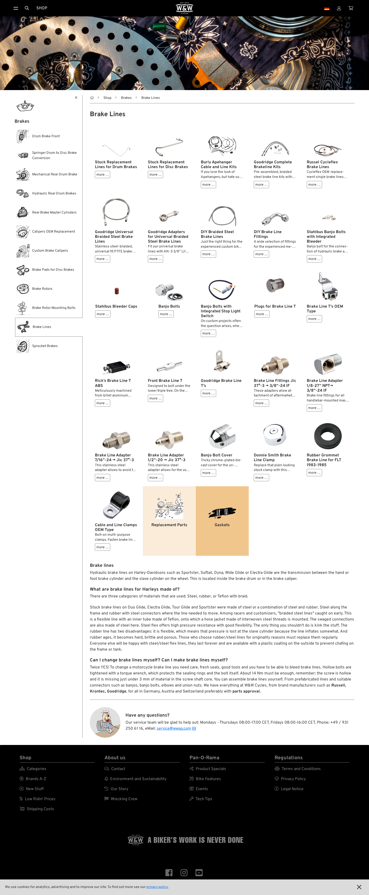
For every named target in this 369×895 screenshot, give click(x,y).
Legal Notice (289, 789)
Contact (114, 769)
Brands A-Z (33, 779)
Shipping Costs (37, 809)
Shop (41, 8)
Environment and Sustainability (135, 779)
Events (199, 789)
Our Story (116, 789)
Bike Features (205, 779)
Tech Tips (201, 799)
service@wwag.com (174, 728)
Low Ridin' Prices (37, 799)
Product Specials (208, 769)
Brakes (126, 98)
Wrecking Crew (120, 799)
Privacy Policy (290, 779)
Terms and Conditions (298, 769)
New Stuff (32, 789)
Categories (33, 769)
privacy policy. (157, 887)
